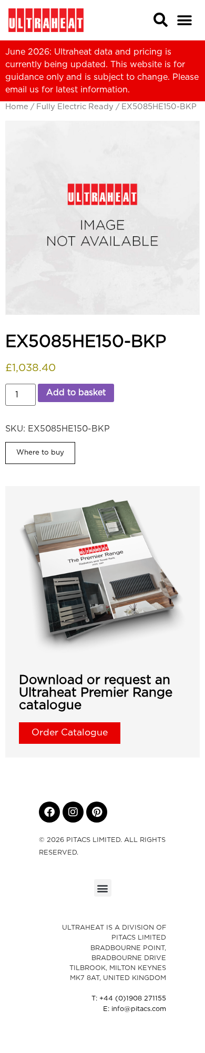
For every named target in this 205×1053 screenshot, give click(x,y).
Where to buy (40, 452)
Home (16, 107)
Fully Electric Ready (75, 107)
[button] (185, 20)
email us (22, 90)
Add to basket (76, 392)
